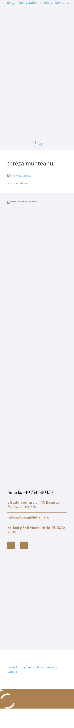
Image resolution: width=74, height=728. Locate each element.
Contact (12, 667)
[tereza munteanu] (19, 176)
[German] (37, 3)
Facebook (37, 667)
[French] (25, 3)
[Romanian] (63, 3)
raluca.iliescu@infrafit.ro (28, 517)
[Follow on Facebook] (11, 545)
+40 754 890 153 (38, 492)
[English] (13, 3)
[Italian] (49, 3)
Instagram (24, 667)
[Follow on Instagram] (24, 545)
